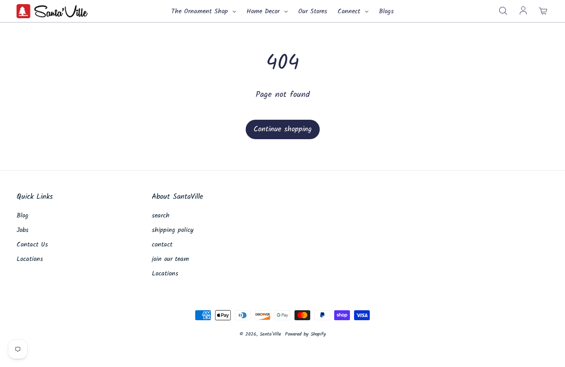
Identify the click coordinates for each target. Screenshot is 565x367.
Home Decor (264, 12)
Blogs (386, 12)
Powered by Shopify (305, 334)
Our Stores (312, 12)
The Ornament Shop (200, 12)
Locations (30, 259)
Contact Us (32, 245)
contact (162, 245)
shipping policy (173, 230)
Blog (23, 216)
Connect (350, 12)
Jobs (23, 230)
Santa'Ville (270, 334)
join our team (170, 259)
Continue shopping (283, 129)
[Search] (503, 11)
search (161, 216)
